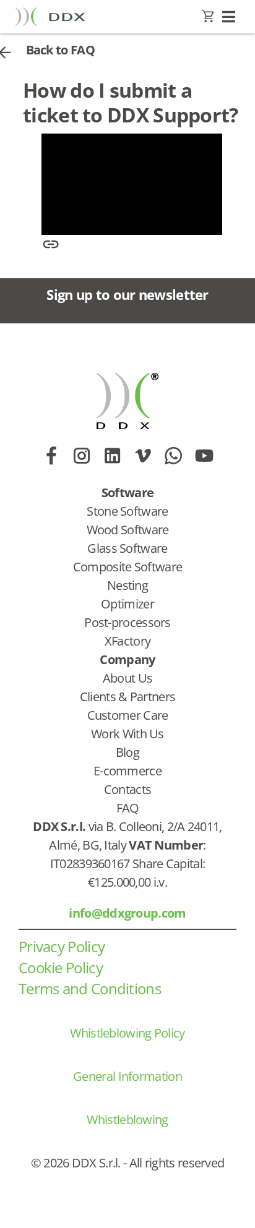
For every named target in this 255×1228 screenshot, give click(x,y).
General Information (127, 1076)
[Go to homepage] (50, 16)
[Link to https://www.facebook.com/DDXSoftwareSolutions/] (51, 455)
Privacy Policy (62, 946)
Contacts (127, 789)
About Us (127, 678)
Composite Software (127, 566)
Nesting (127, 585)
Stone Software (127, 511)
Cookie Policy (61, 967)
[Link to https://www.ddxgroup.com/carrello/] (208, 16)
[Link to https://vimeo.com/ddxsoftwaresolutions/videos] (143, 455)
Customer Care (127, 715)
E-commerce (127, 770)
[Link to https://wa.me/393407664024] (173, 455)
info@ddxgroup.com (127, 913)
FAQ (127, 807)
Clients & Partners (127, 696)
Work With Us (127, 733)
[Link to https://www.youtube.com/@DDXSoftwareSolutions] (204, 455)
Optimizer (127, 603)
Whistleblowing (127, 1119)
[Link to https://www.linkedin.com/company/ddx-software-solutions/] (112, 455)
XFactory (127, 641)
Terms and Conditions (90, 988)
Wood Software (128, 529)
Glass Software (127, 548)
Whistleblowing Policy (127, 1033)
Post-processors (127, 622)
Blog (127, 752)
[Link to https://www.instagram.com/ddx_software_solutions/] (81, 455)
